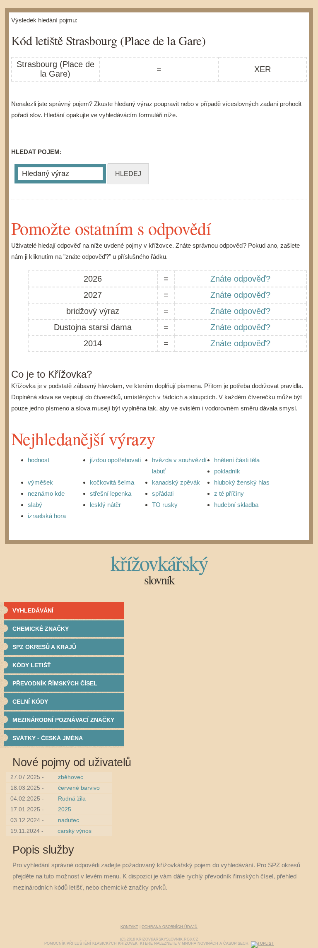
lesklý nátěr (105, 504)
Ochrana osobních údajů (170, 927)
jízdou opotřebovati (115, 459)
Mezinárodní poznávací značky (63, 719)
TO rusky (165, 504)
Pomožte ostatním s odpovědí (111, 228)
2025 (64, 809)
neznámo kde (46, 493)
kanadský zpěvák (176, 482)
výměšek (40, 482)
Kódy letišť (31, 665)
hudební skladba (236, 504)
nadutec (68, 820)
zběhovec (70, 777)
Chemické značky (40, 628)
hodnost (38, 459)
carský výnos (75, 830)
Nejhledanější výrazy (83, 438)
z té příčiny (229, 493)
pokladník (227, 471)
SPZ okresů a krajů (44, 647)
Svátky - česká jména (47, 738)
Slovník (159, 579)
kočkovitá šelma (112, 482)
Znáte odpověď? (240, 278)
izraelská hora (47, 515)
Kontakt (129, 927)
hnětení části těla (237, 459)
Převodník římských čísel (54, 683)
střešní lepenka (110, 493)
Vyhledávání (32, 610)
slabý (35, 504)
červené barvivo (79, 787)
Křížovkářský (159, 563)
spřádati (162, 493)
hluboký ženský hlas (242, 482)
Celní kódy (30, 701)
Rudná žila (72, 798)
